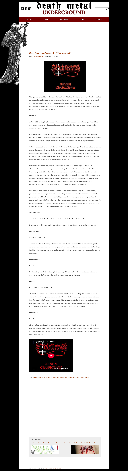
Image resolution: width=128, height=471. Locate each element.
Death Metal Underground (53, 468)
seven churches (73, 377)
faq (46, 20)
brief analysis (38, 377)
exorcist (56, 377)
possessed (63, 377)
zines (82, 20)
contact (100, 20)
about (28, 20)
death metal (48, 377)
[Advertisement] (66, 37)
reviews (64, 20)
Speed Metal (84, 377)
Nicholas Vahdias (37, 56)
